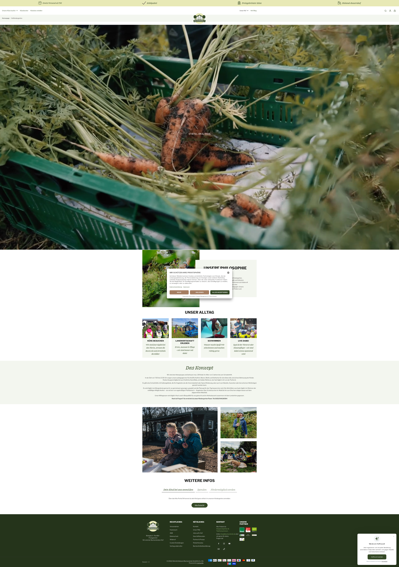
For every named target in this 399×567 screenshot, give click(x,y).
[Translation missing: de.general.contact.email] (218, 549)
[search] (385, 11)
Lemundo (200, 563)
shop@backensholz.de (227, 534)
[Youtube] (229, 543)
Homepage (5, 18)
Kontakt (195, 526)
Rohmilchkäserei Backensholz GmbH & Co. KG (187, 561)
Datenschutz (174, 536)
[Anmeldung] (390, 10)
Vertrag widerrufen (176, 546)
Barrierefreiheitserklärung (201, 546)
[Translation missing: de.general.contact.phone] (224, 549)
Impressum (173, 530)
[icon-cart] (394, 11)
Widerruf (173, 539)
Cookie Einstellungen (177, 543)
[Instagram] (224, 543)
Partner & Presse (199, 539)
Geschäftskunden (199, 536)
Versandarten (174, 526)
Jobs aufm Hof (198, 533)
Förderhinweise (198, 543)
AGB (171, 533)
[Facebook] (218, 543)
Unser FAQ (196, 530)
